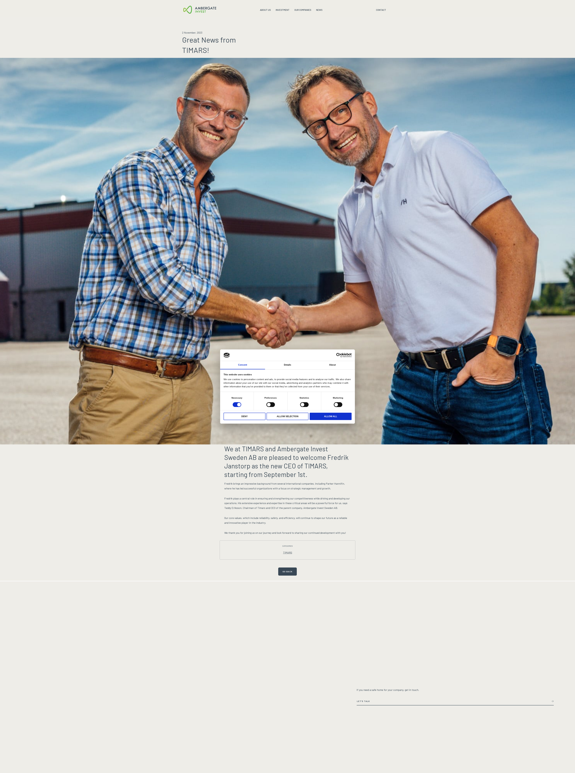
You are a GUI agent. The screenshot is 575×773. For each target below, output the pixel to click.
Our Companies (302, 9)
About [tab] (332, 365)
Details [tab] (287, 365)
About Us (265, 9)
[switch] (270, 404)
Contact (381, 9)
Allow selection (287, 416)
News (319, 9)
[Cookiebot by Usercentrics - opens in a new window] (338, 355)
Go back (288, 571)
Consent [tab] (242, 365)
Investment (282, 9)
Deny (244, 416)
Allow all (330, 416)
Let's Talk (363, 701)
